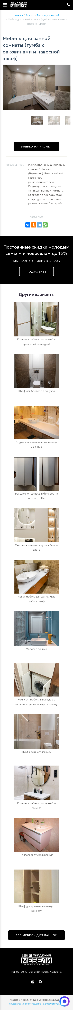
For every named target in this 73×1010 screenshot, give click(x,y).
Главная (18, 15)
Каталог (29, 15)
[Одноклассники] (33, 224)
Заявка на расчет (36, 146)
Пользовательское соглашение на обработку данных (36, 1003)
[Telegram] (39, 224)
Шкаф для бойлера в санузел (37, 391)
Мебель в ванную (36, 649)
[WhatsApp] (45, 224)
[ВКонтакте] (27, 224)
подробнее (36, 271)
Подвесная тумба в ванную (36, 855)
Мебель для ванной (48, 15)
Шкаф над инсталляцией (36, 752)
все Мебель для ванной (37, 935)
